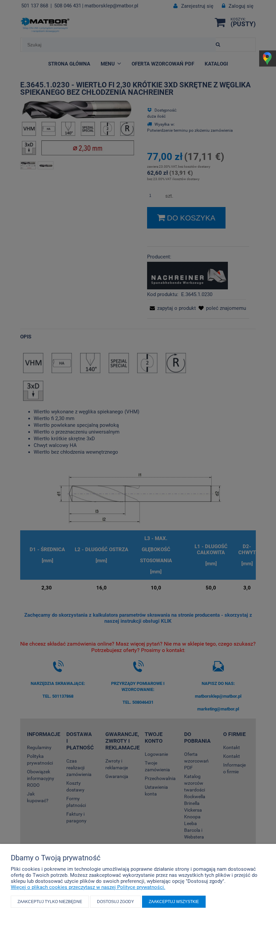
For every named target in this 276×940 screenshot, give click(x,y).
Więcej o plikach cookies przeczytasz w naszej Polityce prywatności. (88, 887)
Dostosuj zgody (115, 901)
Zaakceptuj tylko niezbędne (50, 901)
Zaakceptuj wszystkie (174, 901)
